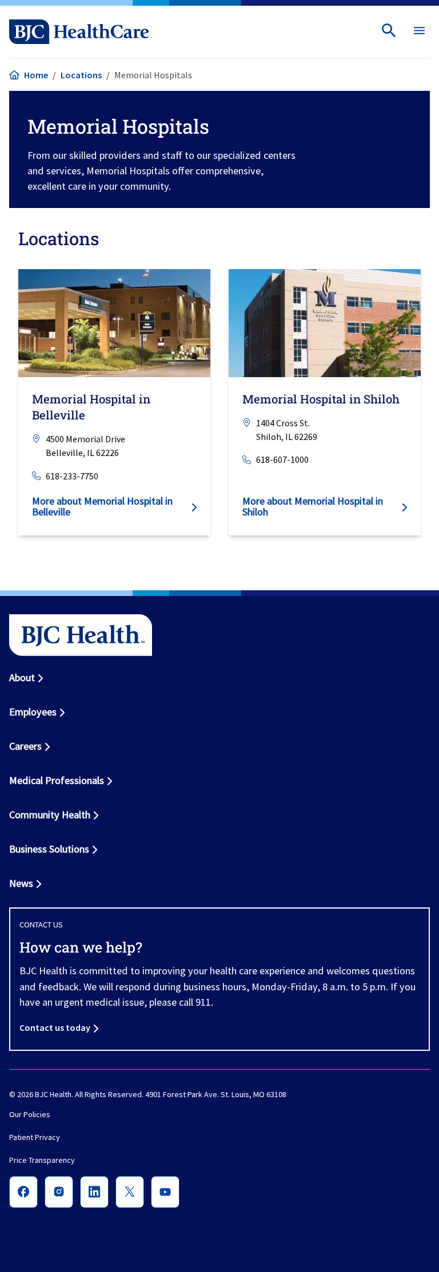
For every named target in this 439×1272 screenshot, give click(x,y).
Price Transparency (42, 1160)
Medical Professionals (56, 780)
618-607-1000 (282, 459)
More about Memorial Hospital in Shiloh (312, 506)
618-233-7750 (72, 475)
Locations (81, 75)
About (22, 677)
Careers (25, 746)
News (21, 883)
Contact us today (54, 1027)
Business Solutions (49, 848)
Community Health (49, 814)
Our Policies (29, 1115)
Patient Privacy (34, 1138)
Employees (33, 711)
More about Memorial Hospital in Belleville (102, 506)
